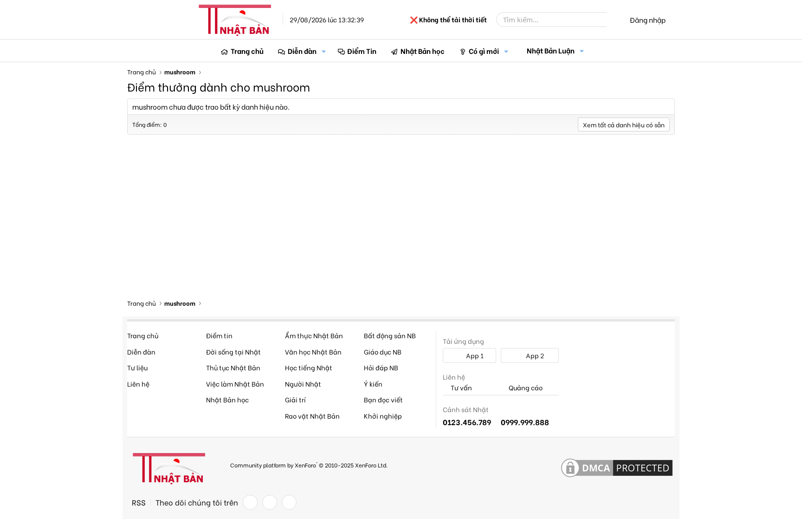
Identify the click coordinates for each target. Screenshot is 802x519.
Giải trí (295, 399)
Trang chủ (247, 51)
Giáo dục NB (382, 351)
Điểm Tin (361, 51)
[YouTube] (289, 502)
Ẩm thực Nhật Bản (314, 335)
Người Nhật (303, 383)
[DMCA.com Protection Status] (617, 468)
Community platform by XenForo (309, 464)
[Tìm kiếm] (613, 19)
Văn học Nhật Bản (313, 351)
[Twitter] (269, 502)
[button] (323, 50)
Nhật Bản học (423, 51)
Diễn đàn (302, 51)
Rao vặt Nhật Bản (312, 415)
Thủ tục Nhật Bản (233, 367)
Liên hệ (138, 383)
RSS (139, 502)
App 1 (474, 355)
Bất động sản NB (390, 335)
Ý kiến (373, 383)
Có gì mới (484, 51)
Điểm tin (219, 335)
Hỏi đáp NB (381, 367)
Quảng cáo (525, 388)
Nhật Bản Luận (551, 50)
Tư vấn (460, 388)
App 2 (534, 355)
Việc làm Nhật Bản (235, 383)
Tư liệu (137, 367)
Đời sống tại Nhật (233, 351)
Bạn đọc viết (383, 399)
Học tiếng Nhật (308, 367)
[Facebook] (250, 502)
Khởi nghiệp (383, 415)
